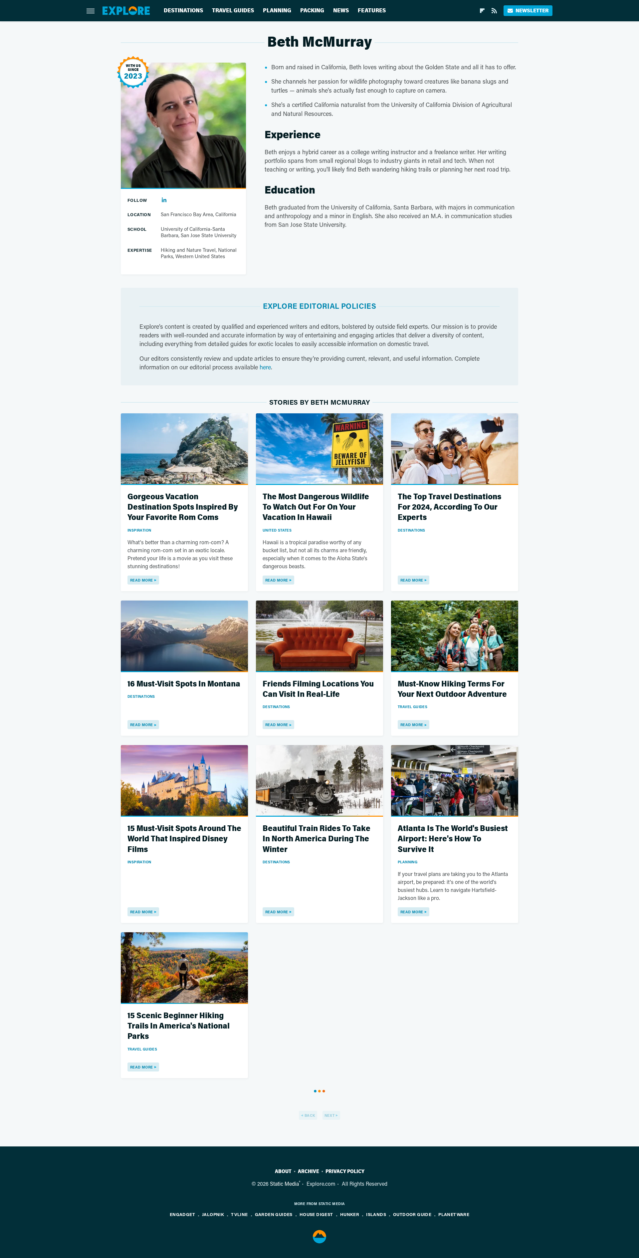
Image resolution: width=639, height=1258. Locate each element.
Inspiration (139, 530)
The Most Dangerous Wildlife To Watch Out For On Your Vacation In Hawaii (316, 507)
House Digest (316, 1214)
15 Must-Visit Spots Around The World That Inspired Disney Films (184, 839)
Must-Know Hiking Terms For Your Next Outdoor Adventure (452, 689)
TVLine (239, 1214)
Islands (376, 1214)
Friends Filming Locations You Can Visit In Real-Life (318, 689)
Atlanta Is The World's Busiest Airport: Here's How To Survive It (453, 839)
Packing (312, 10)
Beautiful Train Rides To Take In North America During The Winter (316, 839)
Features (372, 10)
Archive (308, 1171)
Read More (141, 580)
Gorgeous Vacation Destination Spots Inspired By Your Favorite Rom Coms (182, 507)
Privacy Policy (344, 1171)
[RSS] (494, 10)
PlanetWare (453, 1214)
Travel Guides (233, 10)
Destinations (183, 10)
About (283, 1171)
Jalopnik (213, 1214)
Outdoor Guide (412, 1214)
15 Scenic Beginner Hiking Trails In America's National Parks (178, 1026)
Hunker (349, 1214)
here (265, 367)
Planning (277, 10)
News (341, 10)
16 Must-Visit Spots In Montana (183, 684)
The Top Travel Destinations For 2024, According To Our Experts (449, 507)
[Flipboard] (482, 10)
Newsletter (532, 10)
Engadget (182, 1214)
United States (277, 530)
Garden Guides (274, 1214)
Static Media (284, 1183)
